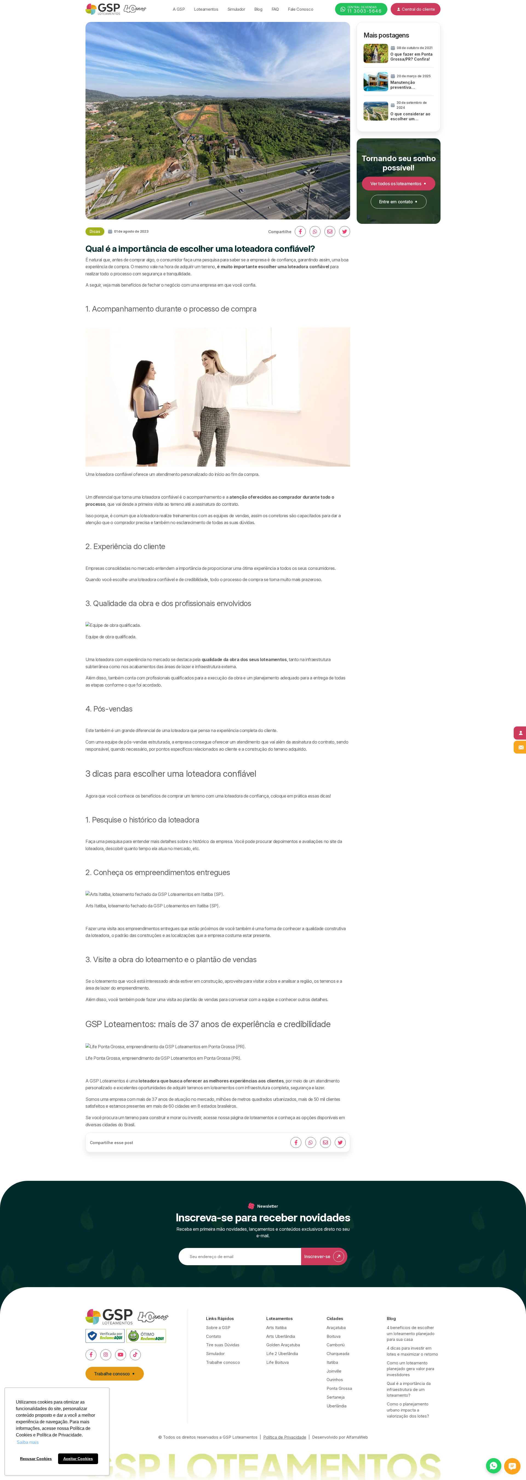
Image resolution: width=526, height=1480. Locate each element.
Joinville (334, 1371)
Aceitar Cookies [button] (78, 1458)
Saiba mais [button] (28, 1442)
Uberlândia (337, 1405)
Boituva (334, 1336)
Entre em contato (396, 201)
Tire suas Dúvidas (222, 1344)
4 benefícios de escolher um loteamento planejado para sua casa (410, 1333)
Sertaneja (336, 1397)
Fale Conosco (300, 9)
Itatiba (332, 1362)
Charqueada (338, 1353)
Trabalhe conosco (112, 1373)
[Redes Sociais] (90, 1354)
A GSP (179, 9)
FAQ (275, 9)
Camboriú (336, 1344)
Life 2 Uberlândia (282, 1353)
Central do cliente (418, 9)
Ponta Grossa (339, 1388)
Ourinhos (335, 1379)
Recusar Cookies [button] (36, 1458)
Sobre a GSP (218, 1327)
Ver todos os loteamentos (395, 183)
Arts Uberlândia (280, 1336)
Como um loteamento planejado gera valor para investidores (410, 1369)
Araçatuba (336, 1327)
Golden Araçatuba (283, 1344)
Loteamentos (206, 9)
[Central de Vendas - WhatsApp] (493, 1465)
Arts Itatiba (276, 1327)
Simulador (236, 9)
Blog (258, 9)
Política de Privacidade (284, 1437)
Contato (213, 1336)
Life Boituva (277, 1362)
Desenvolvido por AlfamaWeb (340, 1437)
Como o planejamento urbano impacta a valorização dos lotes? (408, 1410)
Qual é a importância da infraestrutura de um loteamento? (409, 1389)
